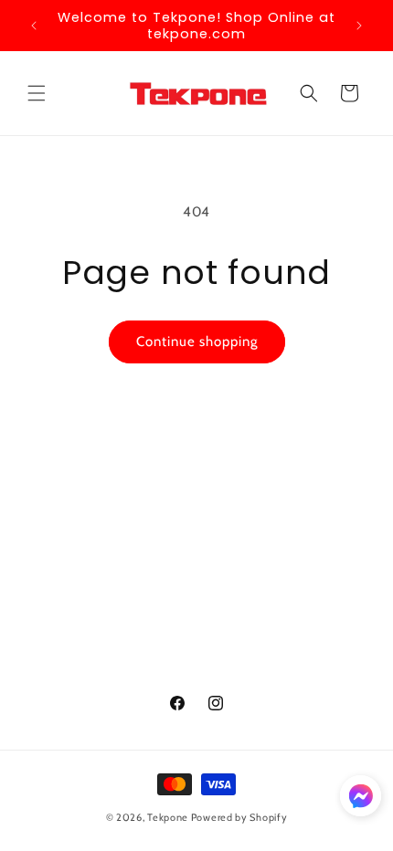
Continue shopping (197, 341)
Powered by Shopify (239, 817)
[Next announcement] (359, 25)
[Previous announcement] (34, 25)
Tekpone (167, 817)
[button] (36, 93)
